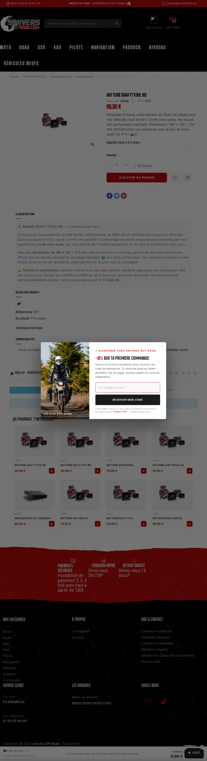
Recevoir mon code (128, 399)
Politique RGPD (120, 412)
